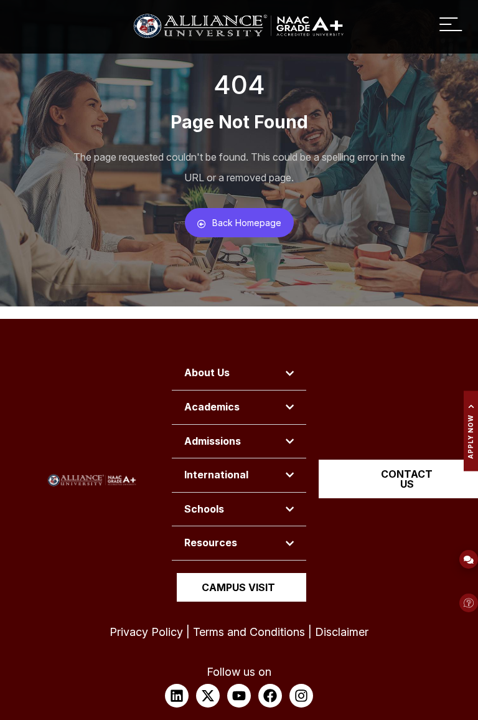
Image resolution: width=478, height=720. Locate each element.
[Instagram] (301, 696)
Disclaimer (341, 631)
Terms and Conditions (249, 631)
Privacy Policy (146, 631)
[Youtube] (239, 696)
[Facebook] (270, 696)
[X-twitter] (208, 696)
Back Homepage (246, 222)
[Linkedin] (177, 696)
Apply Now (470, 437)
